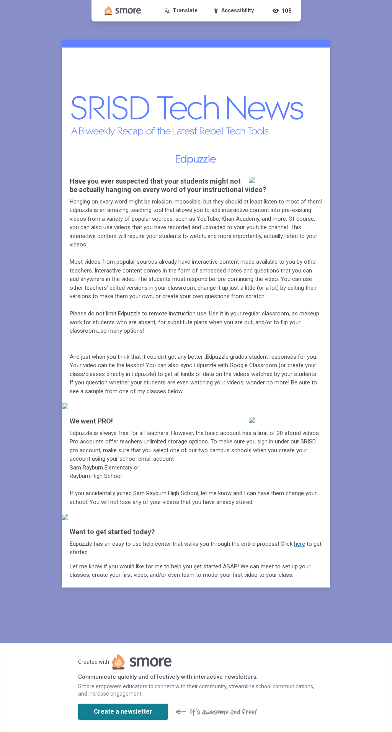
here (299, 543)
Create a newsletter (123, 711)
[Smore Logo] (123, 11)
